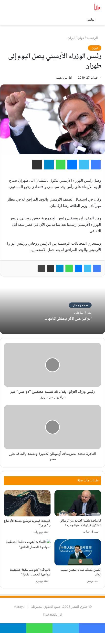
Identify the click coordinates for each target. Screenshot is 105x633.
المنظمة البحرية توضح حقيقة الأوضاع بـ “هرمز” (27, 523)
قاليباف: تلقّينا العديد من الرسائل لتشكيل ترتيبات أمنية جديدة (80, 523)
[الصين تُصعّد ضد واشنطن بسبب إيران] (77, 552)
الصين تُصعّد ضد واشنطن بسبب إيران (80, 572)
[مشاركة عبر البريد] (50, 268)
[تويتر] (87, 268)
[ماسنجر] (78, 268)
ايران (71, 38)
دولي (80, 38)
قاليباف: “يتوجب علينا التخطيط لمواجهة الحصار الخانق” (30, 572)
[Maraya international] (81, 7)
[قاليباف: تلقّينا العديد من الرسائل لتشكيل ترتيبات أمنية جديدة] (77, 503)
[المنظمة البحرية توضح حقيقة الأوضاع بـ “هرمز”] (27, 503)
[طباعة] (41, 268)
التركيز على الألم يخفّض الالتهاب (68, 319)
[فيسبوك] (97, 268)
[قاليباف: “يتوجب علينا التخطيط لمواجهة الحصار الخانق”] (27, 552)
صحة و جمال (80, 305)
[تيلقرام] (59, 268)
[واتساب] (69, 268)
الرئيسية (93, 38)
